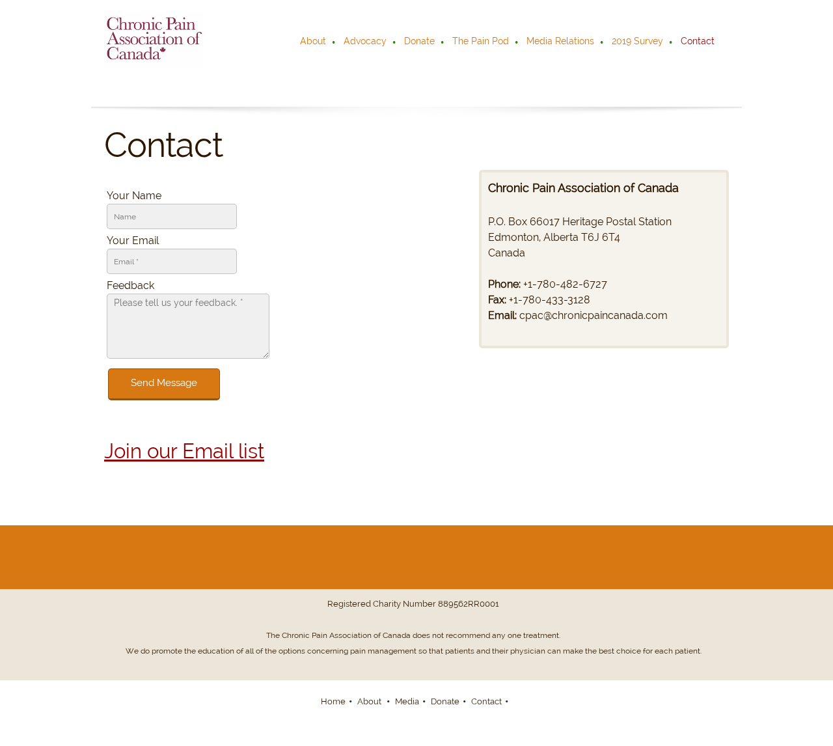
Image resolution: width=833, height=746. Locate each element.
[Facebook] (369, 557)
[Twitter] (463, 557)
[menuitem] (313, 42)
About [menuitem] (370, 701)
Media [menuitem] (407, 701)
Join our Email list (184, 451)
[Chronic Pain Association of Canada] (154, 40)
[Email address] (432, 557)
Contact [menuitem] (486, 701)
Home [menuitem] (333, 701)
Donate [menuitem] (445, 701)
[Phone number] (400, 557)
